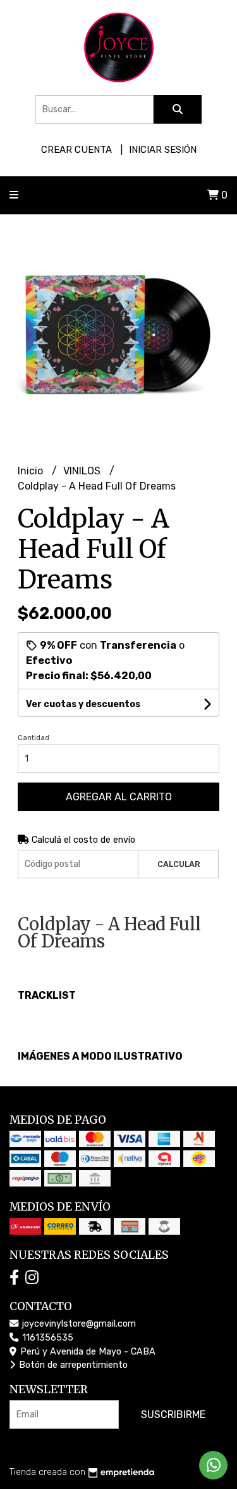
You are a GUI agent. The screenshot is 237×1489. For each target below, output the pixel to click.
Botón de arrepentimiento (72, 1365)
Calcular (178, 864)
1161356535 (46, 1337)
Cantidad (33, 738)
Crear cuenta (76, 149)
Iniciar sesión (163, 149)
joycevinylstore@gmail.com (78, 1323)
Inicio (32, 471)
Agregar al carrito (119, 797)
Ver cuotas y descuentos (83, 704)
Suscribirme (173, 1414)
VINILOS (83, 471)
